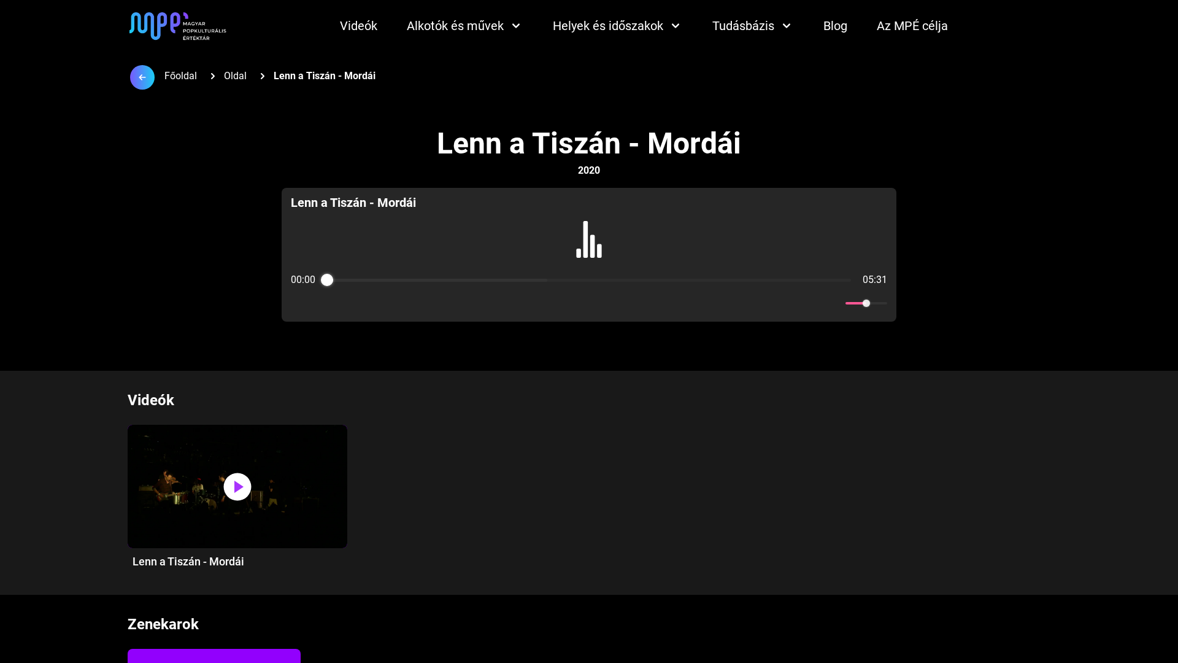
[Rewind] (562, 303)
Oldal (235, 76)
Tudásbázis (743, 25)
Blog (835, 25)
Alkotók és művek (455, 25)
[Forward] (615, 303)
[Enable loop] (299, 303)
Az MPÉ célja (912, 25)
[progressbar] (588, 280)
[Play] (589, 303)
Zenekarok (163, 624)
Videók (358, 25)
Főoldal (180, 76)
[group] (589, 255)
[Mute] (834, 303)
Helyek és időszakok (608, 25)
